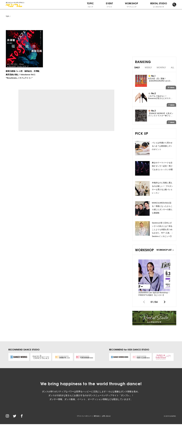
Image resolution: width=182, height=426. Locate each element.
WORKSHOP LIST (164, 249)
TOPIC (90, 4)
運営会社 (97, 416)
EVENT (109, 4)
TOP (7, 16)
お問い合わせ (106, 416)
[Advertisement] (43, 110)
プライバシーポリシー (84, 416)
